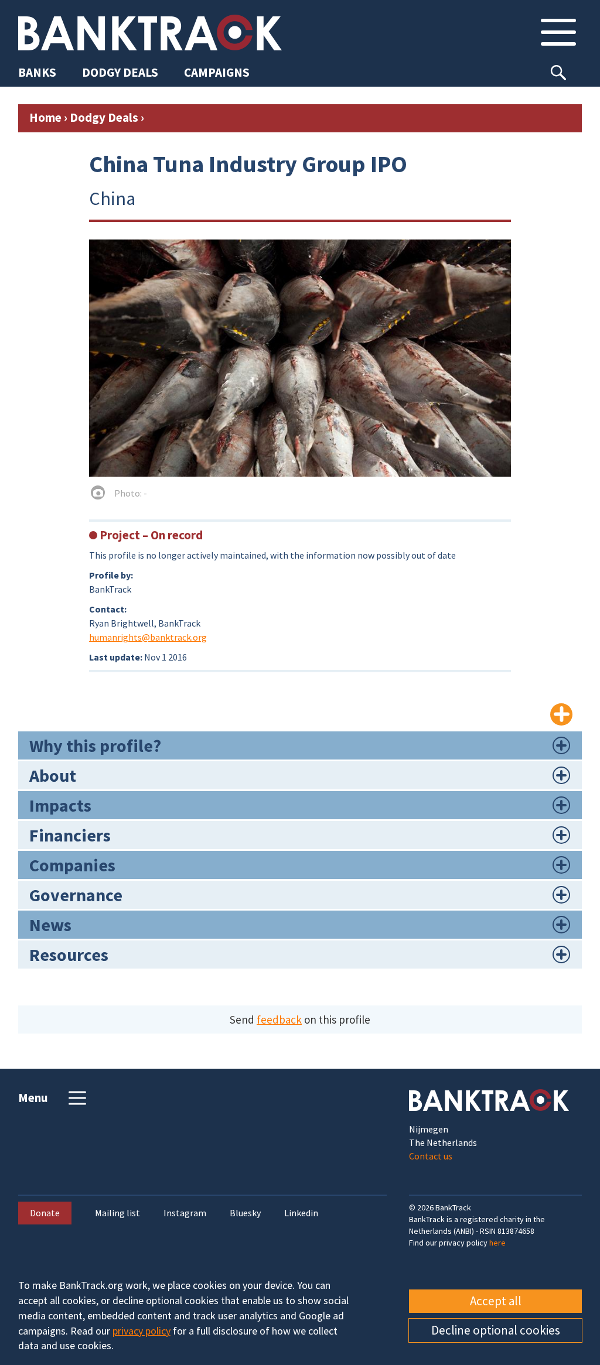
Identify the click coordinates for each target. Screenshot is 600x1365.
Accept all (495, 1301)
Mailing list (117, 1213)
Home (45, 117)
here (497, 1242)
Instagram (184, 1213)
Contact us (430, 1156)
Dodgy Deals (104, 117)
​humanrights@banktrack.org (148, 637)
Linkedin (301, 1213)
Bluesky (245, 1213)
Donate (45, 1213)
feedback (279, 1019)
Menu (33, 1098)
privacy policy (141, 1330)
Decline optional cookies (495, 1330)
